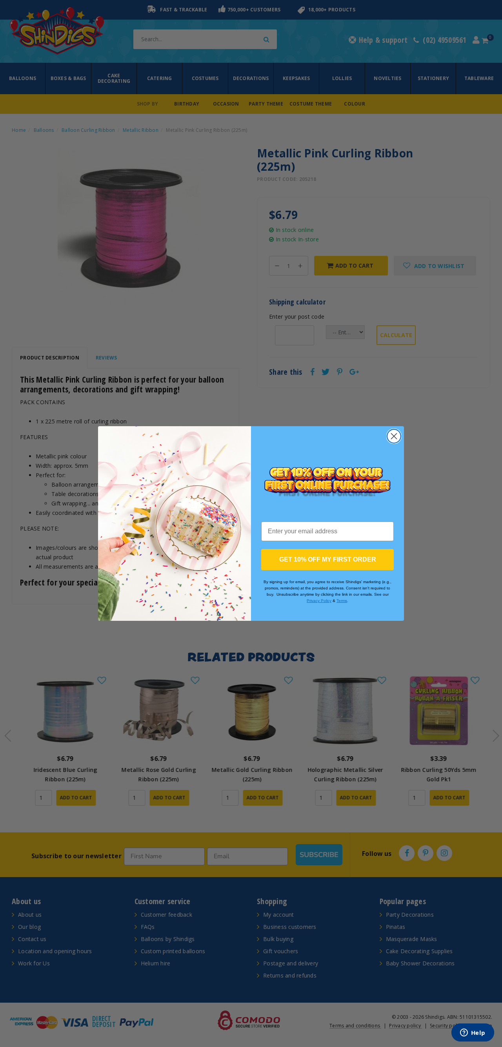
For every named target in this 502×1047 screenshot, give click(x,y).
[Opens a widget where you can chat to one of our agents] (472, 1033)
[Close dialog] (394, 436)
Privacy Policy (319, 600)
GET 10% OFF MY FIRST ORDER (327, 559)
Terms (341, 600)
